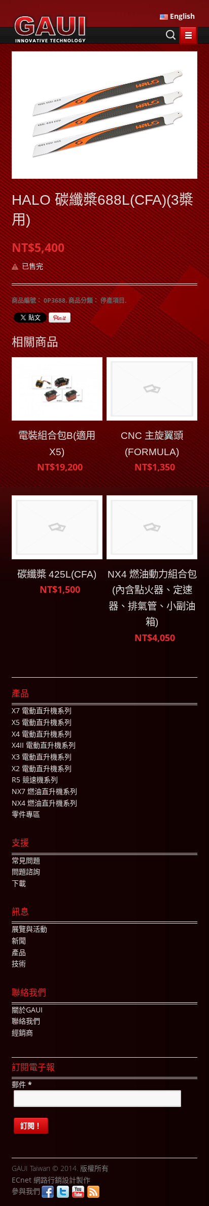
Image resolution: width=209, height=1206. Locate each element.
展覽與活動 (29, 929)
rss (93, 1192)
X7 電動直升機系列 (42, 710)
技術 (19, 963)
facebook (48, 1192)
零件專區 (26, 814)
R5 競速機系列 (35, 779)
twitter (63, 1192)
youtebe (78, 1192)
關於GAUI (27, 1009)
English (181, 16)
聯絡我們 (26, 1021)
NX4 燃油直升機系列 (44, 803)
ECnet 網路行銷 (37, 1180)
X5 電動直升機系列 (42, 722)
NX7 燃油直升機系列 (44, 791)
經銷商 (22, 1032)
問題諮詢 (26, 871)
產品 (19, 952)
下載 (19, 883)
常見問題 (26, 860)
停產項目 (112, 300)
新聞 (19, 940)
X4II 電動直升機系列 (44, 745)
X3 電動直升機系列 (42, 756)
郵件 (22, 1084)
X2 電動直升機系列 (42, 768)
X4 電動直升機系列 (42, 734)
